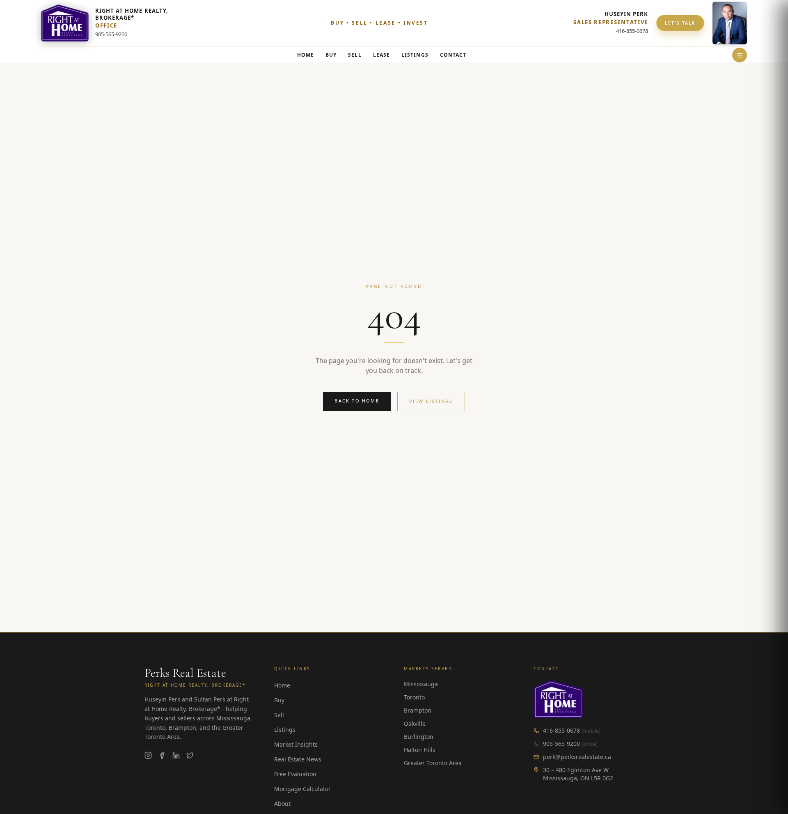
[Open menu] (739, 55)
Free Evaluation (295, 774)
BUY (331, 54)
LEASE (381, 54)
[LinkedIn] (176, 755)
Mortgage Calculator (302, 789)
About (282, 803)
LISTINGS (414, 54)
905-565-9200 (561, 743)
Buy (279, 700)
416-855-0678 (561, 730)
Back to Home (356, 401)
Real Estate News (297, 759)
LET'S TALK (680, 23)
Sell (279, 715)
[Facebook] (162, 755)
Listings (285, 730)
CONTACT (453, 54)
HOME (305, 54)
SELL (354, 54)
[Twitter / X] (190, 755)
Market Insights (296, 744)
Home (282, 685)
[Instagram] (148, 755)
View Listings (431, 401)
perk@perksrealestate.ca (577, 757)
